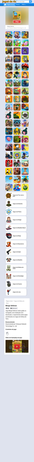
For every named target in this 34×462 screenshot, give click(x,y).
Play (17, 22)
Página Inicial (10, 4)
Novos (18, 4)
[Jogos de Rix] (9, 1)
